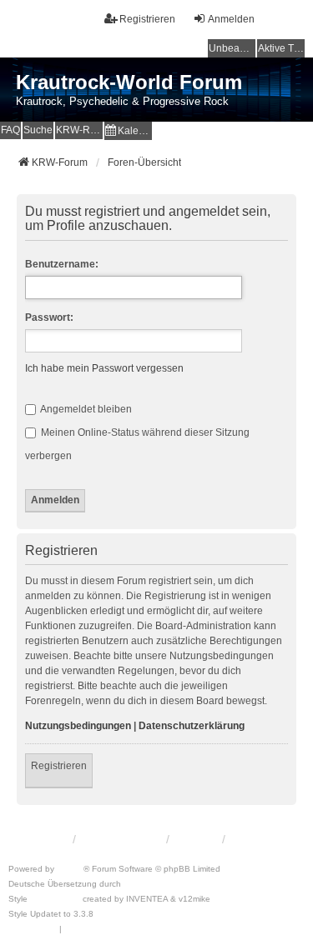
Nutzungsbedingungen (78, 726)
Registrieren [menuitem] (147, 19)
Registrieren (59, 766)
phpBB (70, 868)
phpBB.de (143, 883)
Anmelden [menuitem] (231, 19)
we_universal (55, 898)
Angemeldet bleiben (85, 409)
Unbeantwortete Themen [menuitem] (232, 48)
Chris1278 (115, 913)
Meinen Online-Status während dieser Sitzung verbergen (137, 444)
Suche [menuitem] (38, 130)
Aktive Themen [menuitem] (281, 48)
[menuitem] (128, 130)
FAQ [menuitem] (10, 130)
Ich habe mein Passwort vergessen (104, 368)
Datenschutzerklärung (192, 726)
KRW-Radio (79, 130)
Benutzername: (61, 264)
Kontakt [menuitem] (195, 839)
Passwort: (49, 317)
